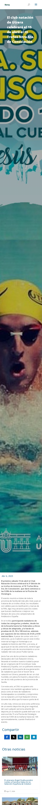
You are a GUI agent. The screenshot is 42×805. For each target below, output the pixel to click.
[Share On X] (14, 737)
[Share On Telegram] (34, 737)
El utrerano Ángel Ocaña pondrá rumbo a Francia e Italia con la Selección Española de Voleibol (20, 775)
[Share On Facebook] (7, 737)
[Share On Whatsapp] (27, 737)
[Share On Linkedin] (20, 737)
